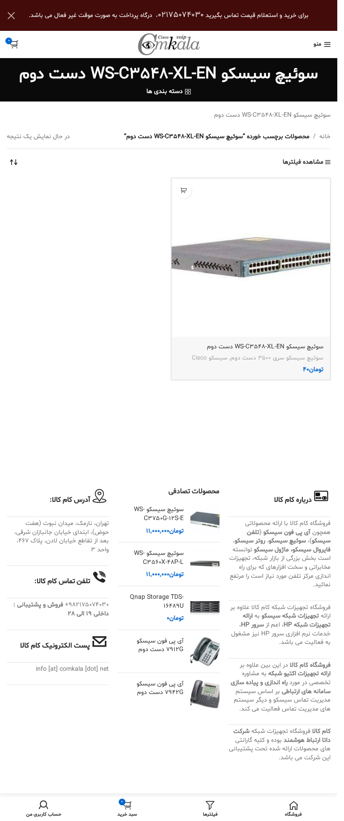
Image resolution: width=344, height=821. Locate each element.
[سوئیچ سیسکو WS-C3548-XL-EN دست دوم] (251, 257)
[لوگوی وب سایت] (169, 44)
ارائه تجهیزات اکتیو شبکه (299, 673)
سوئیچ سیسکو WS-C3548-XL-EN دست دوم (265, 347)
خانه (325, 136)
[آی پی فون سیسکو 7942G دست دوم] (204, 694)
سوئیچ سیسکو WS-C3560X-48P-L (159, 558)
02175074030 (181, 15)
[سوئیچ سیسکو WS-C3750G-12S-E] (204, 520)
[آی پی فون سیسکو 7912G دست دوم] (204, 651)
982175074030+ (87, 605)
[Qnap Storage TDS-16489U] (204, 608)
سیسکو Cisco (210, 358)
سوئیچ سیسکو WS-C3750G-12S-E (159, 514)
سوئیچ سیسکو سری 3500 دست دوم (277, 358)
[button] (184, 191)
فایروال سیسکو (311, 550)
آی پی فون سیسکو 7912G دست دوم (160, 645)
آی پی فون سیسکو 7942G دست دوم (160, 688)
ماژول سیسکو (271, 550)
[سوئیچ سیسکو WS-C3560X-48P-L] (204, 564)
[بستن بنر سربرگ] (11, 15)
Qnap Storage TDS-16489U (157, 601)
